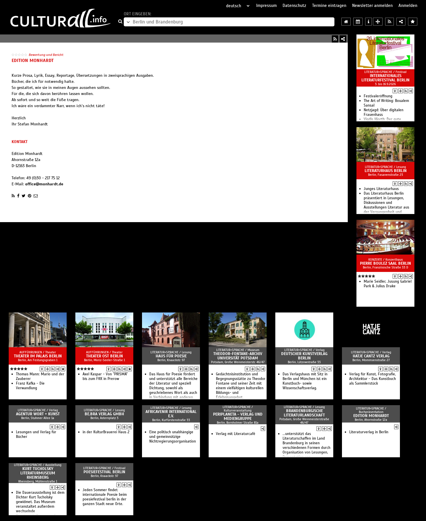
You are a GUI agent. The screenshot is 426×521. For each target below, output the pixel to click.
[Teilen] (343, 39)
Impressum (266, 5)
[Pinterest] (29, 196)
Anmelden (407, 5)
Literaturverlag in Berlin (368, 432)
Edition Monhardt (371, 416)
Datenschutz (294, 5)
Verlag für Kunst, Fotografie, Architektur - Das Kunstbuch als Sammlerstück (372, 379)
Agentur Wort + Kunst (38, 414)
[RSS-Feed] (335, 39)
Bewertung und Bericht (46, 55)
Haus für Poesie (171, 356)
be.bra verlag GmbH (104, 414)
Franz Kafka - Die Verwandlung (30, 385)
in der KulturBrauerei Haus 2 (106, 432)
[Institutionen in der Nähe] (400, 91)
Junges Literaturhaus (381, 189)
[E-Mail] (36, 196)
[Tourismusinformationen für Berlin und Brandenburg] (368, 21)
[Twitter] (24, 196)
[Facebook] (18, 196)
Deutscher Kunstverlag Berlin (304, 356)
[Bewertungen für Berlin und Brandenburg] (412, 21)
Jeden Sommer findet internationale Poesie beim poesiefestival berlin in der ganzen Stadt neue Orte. (105, 497)
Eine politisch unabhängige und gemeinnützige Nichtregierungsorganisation (172, 437)
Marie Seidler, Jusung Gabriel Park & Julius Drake (388, 283)
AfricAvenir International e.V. (170, 414)
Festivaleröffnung (378, 96)
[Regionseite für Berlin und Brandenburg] (346, 21)
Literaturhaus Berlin (386, 171)
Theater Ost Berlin (104, 356)
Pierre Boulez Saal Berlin (385, 263)
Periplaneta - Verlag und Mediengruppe (238, 416)
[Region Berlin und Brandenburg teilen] (400, 21)
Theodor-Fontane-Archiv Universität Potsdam (237, 356)
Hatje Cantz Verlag (371, 356)
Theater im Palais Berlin (38, 356)
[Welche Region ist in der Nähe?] (378, 21)
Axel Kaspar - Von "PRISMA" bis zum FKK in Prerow (105, 376)
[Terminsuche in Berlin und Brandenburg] (358, 21)
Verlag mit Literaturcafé (235, 434)
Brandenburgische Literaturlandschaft (304, 413)
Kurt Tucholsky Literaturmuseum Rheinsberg (37, 473)
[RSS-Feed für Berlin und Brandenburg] (389, 21)
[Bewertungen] (63, 369)
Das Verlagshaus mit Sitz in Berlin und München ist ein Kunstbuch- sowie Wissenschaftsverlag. (305, 381)
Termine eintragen (329, 5)
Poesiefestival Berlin (104, 472)
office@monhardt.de (44, 184)
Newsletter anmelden (372, 5)
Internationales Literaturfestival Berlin (385, 78)
